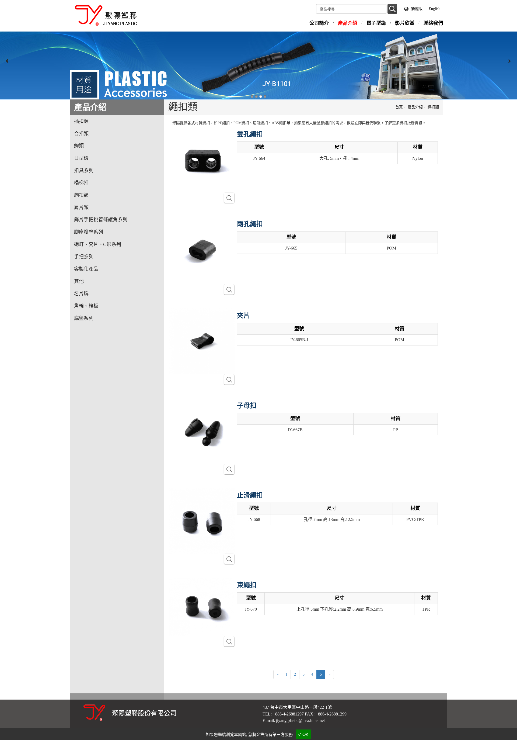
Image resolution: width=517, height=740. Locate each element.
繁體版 (416, 9)
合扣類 (81, 133)
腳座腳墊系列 (88, 232)
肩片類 (81, 207)
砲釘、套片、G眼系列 (97, 244)
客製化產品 (86, 269)
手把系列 (83, 257)
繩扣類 (81, 195)
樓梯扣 (81, 182)
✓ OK (303, 734)
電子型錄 (376, 23)
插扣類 (81, 121)
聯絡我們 (433, 23)
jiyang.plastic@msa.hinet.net (300, 720)
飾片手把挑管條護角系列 (100, 219)
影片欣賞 (404, 23)
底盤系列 (83, 318)
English (434, 9)
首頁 (399, 107)
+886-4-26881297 (288, 714)
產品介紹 (347, 23)
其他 (79, 281)
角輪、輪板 (86, 306)
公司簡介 (319, 23)
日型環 (81, 158)
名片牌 (81, 293)
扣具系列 (83, 170)
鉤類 (79, 145)
